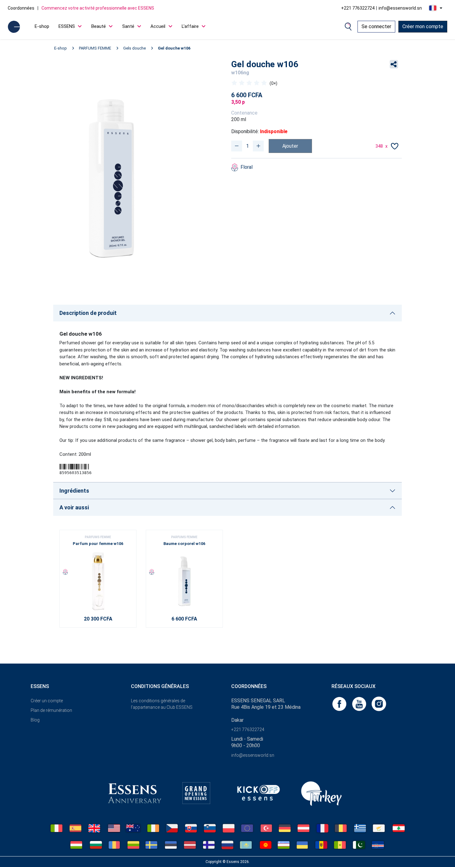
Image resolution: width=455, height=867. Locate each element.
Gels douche (134, 48)
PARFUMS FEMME (95, 48)
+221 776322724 (358, 8)
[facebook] (340, 703)
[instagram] (379, 703)
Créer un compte (47, 700)
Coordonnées (21, 8)
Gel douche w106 (174, 48)
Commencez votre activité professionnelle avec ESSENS (97, 8)
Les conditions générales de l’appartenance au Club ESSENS (162, 704)
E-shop (42, 26)
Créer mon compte (422, 26)
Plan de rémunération (51, 710)
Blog (35, 719)
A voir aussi (74, 507)
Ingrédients (74, 490)
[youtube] (359, 703)
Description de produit (88, 313)
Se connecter (376, 26)
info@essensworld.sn (400, 8)
